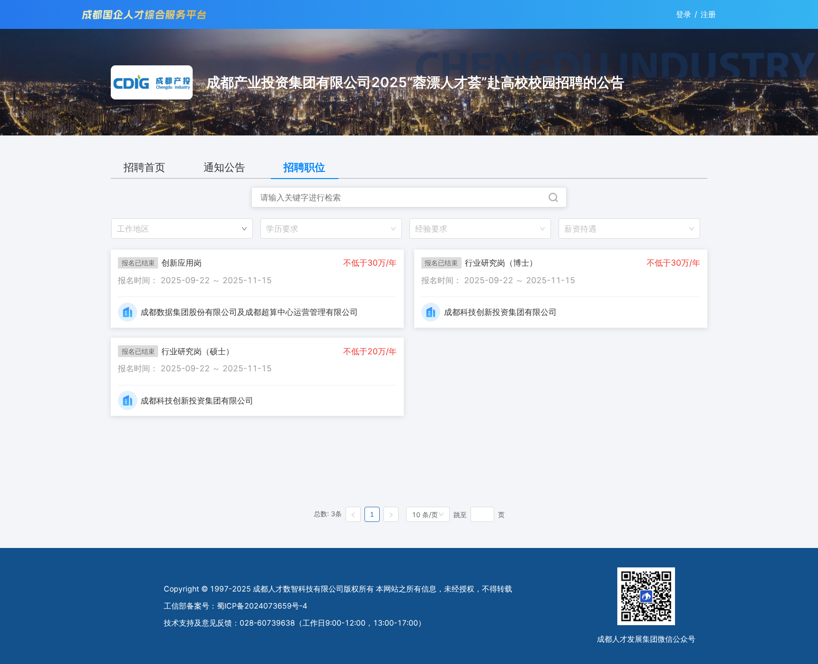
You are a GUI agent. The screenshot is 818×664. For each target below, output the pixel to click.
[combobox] (331, 228)
